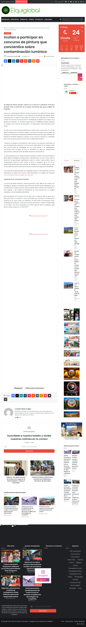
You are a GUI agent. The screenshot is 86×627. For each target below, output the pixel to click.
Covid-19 (71, 562)
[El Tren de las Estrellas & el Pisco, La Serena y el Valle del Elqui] (68, 230)
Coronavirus (80, 559)
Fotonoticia (39, 19)
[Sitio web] (16, 418)
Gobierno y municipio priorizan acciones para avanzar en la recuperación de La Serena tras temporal (75, 494)
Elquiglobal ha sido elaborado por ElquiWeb (41, 621)
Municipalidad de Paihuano (75, 571)
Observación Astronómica (35, 388)
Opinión (31, 19)
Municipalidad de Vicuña (75, 574)
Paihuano (70, 576)
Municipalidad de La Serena (75, 568)
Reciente (76, 160)
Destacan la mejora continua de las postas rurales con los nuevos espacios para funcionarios (11, 510)
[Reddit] (25, 61)
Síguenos (43, 580)
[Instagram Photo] (74, 77)
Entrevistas (15, 19)
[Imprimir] (5, 399)
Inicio (6, 28)
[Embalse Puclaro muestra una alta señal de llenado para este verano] (47, 501)
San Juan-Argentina (75, 585)
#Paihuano (75, 68)
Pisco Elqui (75, 579)
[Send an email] (19, 56)
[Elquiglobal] (20, 10)
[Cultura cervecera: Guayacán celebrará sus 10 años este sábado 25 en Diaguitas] (68, 170)
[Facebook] (5, 61)
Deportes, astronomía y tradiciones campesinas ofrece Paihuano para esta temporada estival (11, 592)
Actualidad (11, 28)
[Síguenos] (43, 573)
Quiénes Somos (69, 621)
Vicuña (79, 588)
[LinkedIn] (13, 61)
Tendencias (24, 19)
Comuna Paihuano (75, 556)
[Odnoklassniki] (33, 61)
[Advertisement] (29, 372)
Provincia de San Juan (75, 582)
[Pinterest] (21, 61)
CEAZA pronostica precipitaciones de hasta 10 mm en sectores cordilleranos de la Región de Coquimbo (29, 511)
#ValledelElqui (70, 67)
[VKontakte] (29, 61)
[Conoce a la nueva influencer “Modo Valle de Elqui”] (68, 285)
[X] (9, 61)
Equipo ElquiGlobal (79, 621)
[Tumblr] (17, 61)
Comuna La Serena (75, 554)
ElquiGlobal (65, 63)
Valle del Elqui (72, 588)
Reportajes (5, 19)
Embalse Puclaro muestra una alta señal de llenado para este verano (46, 509)
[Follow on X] (18, 56)
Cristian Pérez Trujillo (12, 56)
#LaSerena (65, 70)
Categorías (48, 19)
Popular (66, 160)
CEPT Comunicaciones (75, 551)
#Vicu (80, 68)
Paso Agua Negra (79, 576)
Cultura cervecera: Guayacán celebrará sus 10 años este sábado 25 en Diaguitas (77, 178)
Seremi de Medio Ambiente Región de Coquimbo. (18, 175)
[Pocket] (37, 61)
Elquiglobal (18, 388)
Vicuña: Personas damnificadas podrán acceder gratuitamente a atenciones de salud (67, 492)
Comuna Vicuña (71, 559)
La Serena (75, 565)
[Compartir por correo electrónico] (49, 395)
